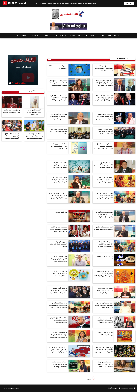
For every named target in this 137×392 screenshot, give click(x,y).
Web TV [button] (47, 36)
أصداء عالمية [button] (35, 36)
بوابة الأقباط (90, 36)
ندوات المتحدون (22, 36)
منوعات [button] (63, 36)
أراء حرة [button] (101, 36)
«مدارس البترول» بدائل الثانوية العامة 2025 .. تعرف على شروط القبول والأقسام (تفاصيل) (79, 3)
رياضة (55, 36)
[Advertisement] (68, 47)
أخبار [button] (109, 36)
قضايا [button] (72, 36)
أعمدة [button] (81, 36)
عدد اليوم (117, 36)
